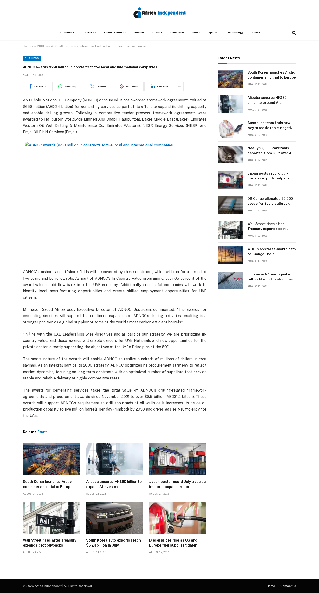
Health (139, 32)
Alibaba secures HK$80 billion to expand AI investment (114, 484)
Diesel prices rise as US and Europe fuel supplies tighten (173, 543)
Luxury (157, 32)
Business (89, 32)
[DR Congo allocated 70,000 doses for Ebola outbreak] (230, 205)
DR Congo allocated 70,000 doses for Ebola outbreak (270, 201)
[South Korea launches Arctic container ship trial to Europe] (51, 459)
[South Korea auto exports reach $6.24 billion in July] (114, 518)
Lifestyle (177, 32)
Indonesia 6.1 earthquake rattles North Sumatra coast (271, 277)
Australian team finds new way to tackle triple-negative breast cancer (271, 126)
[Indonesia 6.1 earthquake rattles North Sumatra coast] (230, 280)
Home (27, 46)
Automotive (66, 32)
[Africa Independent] (159, 13)
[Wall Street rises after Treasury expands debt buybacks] (51, 518)
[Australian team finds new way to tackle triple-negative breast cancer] (230, 129)
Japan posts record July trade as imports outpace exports (177, 484)
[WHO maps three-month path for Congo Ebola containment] (230, 255)
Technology (235, 32)
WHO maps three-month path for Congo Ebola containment (272, 252)
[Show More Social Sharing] (179, 86)
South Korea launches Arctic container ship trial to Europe (47, 484)
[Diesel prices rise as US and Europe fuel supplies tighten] (177, 518)
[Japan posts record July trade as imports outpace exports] (177, 459)
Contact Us (288, 586)
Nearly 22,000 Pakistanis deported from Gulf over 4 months (269, 151)
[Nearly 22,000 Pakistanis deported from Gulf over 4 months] (230, 154)
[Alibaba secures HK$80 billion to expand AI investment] (114, 459)
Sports (213, 32)
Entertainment (115, 32)
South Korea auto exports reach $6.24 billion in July (113, 543)
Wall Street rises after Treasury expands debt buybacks (49, 543)
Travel (257, 32)
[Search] (293, 33)
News (196, 32)
